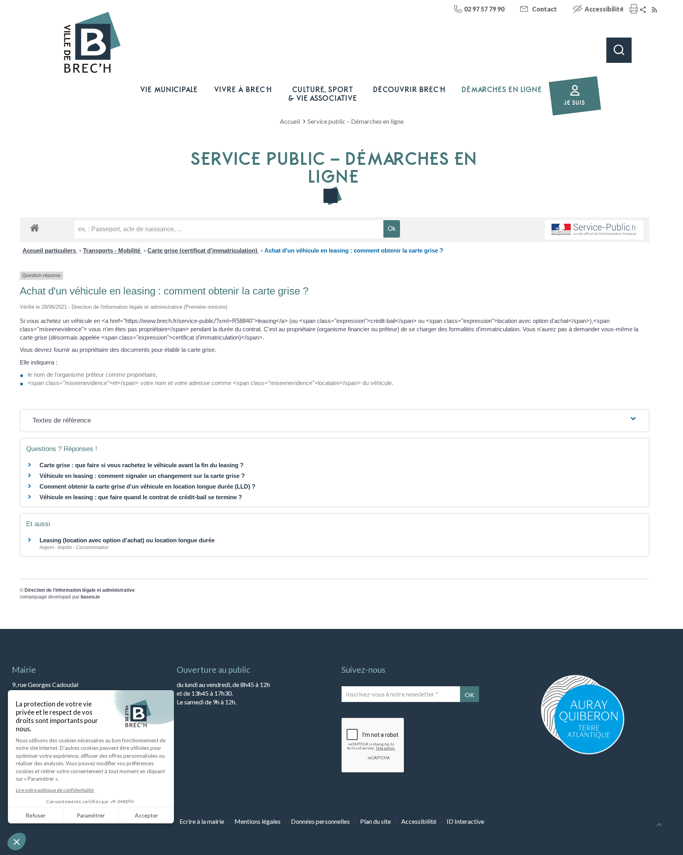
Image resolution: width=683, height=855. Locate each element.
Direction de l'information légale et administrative (80, 590)
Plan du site (375, 821)
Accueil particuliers (50, 250)
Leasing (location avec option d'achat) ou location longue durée (127, 540)
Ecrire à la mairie (201, 821)
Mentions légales (257, 821)
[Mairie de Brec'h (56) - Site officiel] (92, 42)
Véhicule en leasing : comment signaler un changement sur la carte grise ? (142, 475)
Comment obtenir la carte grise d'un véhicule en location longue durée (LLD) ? (147, 486)
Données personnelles (320, 821)
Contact (544, 9)
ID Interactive (465, 821)
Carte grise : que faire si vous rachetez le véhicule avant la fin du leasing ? (141, 465)
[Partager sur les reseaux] (644, 10)
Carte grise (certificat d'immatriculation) (203, 250)
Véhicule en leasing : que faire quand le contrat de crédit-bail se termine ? (141, 497)
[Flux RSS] (655, 10)
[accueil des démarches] (34, 227)
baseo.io (90, 597)
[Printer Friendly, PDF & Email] (634, 9)
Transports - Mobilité (112, 250)
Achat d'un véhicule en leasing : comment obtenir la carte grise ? (353, 250)
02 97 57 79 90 (484, 9)
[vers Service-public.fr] (594, 230)
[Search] (619, 50)
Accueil (290, 121)
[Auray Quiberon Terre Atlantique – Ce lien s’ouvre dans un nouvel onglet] (582, 753)
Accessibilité (604, 9)
